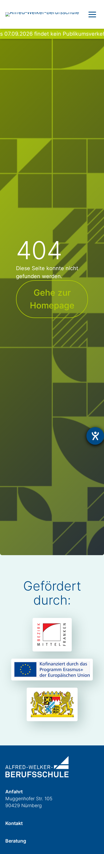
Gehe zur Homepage (52, 299)
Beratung (15, 841)
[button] (92, 14)
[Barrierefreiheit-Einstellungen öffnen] (95, 436)
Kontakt (14, 823)
